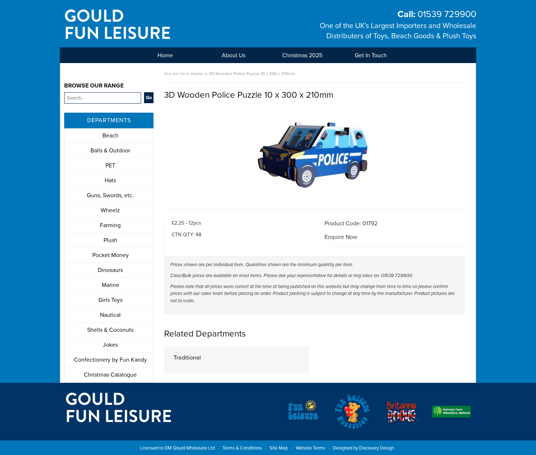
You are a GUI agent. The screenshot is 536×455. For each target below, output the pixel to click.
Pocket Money (110, 255)
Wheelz (110, 210)
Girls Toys (110, 300)
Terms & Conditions (242, 448)
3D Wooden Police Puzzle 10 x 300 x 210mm (252, 73)
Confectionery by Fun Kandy (110, 359)
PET (110, 165)
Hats (110, 180)
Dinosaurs (110, 270)
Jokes (110, 345)
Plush (110, 240)
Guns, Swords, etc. (110, 195)
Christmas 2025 (302, 55)
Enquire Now (341, 237)
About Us (233, 55)
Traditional (187, 357)
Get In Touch (371, 55)
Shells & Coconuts (110, 330)
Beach (110, 135)
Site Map (278, 448)
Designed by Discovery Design (363, 448)
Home (165, 55)
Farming (110, 225)
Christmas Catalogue (110, 374)
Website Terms (310, 448)
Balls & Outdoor (110, 150)
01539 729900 (436, 14)
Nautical (110, 315)
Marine (110, 285)
